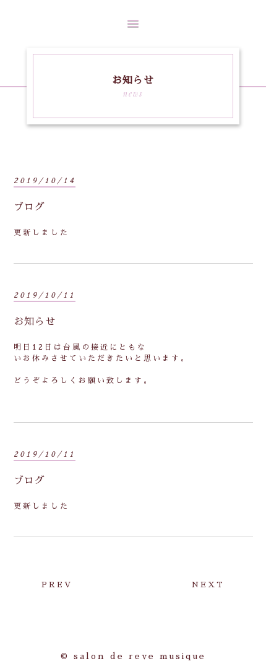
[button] (133, 23)
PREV (56, 585)
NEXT (208, 585)
